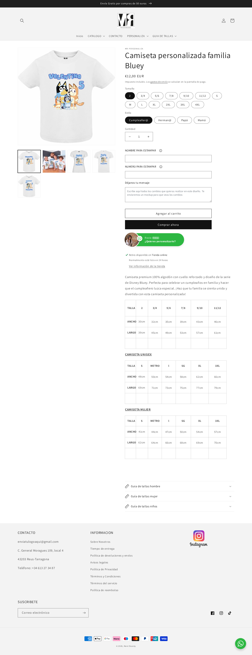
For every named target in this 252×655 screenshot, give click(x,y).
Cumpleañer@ (138, 120)
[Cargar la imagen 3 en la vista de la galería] (79, 161)
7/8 (171, 96)
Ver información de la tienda (147, 266)
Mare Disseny (130, 646)
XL (154, 104)
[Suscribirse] (84, 612)
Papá (184, 120)
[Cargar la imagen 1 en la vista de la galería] (29, 161)
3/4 (143, 96)
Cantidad (130, 129)
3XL (183, 104)
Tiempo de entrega (102, 548)
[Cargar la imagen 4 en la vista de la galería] (103, 161)
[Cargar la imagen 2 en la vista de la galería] (54, 161)
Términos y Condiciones (105, 576)
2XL (168, 104)
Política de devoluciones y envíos (111, 555)
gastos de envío (159, 81)
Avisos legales (99, 562)
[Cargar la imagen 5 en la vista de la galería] (29, 186)
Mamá (202, 120)
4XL (197, 104)
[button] (22, 20)
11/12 (202, 96)
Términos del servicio (103, 583)
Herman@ (164, 120)
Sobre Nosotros (100, 542)
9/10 (186, 96)
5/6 (157, 96)
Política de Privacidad (104, 569)
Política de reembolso (104, 590)
